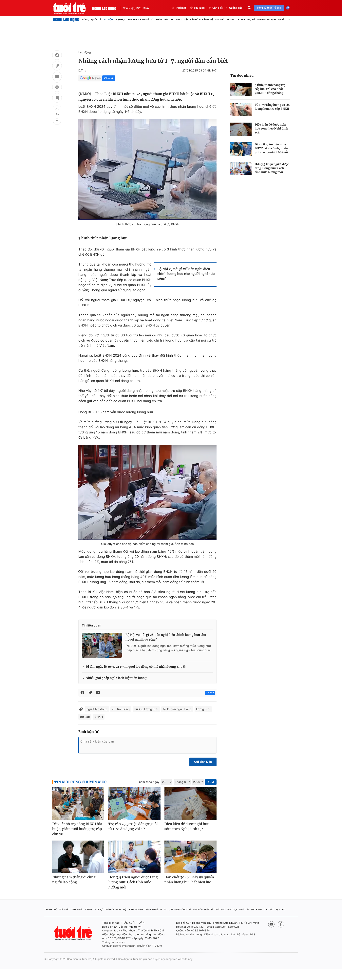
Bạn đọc (121, 19)
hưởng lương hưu (146, 709)
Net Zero (133, 19)
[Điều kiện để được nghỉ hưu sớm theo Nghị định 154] (241, 129)
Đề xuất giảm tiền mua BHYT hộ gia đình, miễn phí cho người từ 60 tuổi (271, 148)
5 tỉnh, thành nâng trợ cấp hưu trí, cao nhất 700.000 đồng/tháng (270, 89)
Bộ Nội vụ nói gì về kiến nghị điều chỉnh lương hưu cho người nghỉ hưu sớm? (186, 274)
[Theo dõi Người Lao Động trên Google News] (90, 78)
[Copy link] (57, 66)
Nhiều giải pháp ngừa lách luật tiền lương (116, 678)
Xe (161, 909)
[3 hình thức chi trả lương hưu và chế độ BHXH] (147, 169)
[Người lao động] (104, 8)
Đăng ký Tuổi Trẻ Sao (269, 7)
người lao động (96, 709)
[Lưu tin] (57, 98)
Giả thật (269, 909)
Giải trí (219, 19)
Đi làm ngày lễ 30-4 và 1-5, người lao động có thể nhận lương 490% (136, 667)
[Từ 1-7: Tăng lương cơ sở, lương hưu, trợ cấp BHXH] (241, 109)
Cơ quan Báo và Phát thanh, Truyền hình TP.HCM (132, 945)
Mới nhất (64, 909)
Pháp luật (182, 19)
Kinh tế (144, 19)
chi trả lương (121, 709)
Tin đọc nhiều (242, 75)
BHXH (99, 717)
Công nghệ (151, 909)
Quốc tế (96, 19)
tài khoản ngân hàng (177, 709)
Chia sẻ (108, 78)
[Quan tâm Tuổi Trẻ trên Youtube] (271, 924)
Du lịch (168, 909)
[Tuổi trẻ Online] (73, 933)
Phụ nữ (251, 19)
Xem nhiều (77, 909)
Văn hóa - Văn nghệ (201, 19)
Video (88, 909)
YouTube (199, 8)
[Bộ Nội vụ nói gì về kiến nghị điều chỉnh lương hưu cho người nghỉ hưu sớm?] (102, 645)
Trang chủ (50, 909)
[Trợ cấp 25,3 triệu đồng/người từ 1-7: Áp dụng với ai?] (134, 803)
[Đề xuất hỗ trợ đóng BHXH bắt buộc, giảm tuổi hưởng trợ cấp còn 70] (78, 803)
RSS (252, 934)
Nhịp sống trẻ (182, 909)
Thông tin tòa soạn (113, 942)
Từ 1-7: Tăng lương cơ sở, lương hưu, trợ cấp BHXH (272, 106)
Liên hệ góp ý (239, 934)
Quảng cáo (235, 8)
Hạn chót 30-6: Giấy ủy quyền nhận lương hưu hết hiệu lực (189, 879)
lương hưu (203, 709)
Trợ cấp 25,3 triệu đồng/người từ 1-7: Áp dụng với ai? (133, 826)
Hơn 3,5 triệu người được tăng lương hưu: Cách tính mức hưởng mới (272, 168)
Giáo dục (169, 19)
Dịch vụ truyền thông (189, 934)
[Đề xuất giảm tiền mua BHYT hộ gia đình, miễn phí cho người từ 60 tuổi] (241, 149)
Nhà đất (244, 909)
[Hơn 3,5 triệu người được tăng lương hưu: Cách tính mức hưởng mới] (241, 168)
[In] (57, 87)
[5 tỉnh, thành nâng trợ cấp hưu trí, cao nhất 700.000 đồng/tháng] (241, 89)
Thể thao (230, 19)
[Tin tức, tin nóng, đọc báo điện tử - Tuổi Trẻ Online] (72, 8)
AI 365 (241, 19)
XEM (211, 782)
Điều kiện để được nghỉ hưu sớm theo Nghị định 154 (271, 128)
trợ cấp (85, 717)
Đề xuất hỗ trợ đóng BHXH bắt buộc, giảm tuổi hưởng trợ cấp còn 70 (77, 829)
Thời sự (85, 19)
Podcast (181, 8)
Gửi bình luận (203, 762)
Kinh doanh (136, 909)
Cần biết (217, 8)
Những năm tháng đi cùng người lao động (73, 879)
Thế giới (109, 909)
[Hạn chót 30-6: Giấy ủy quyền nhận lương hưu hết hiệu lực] (190, 857)
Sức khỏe (156, 19)
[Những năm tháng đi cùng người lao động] (78, 857)
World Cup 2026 (266, 19)
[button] (57, 108)
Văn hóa (198, 909)
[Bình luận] (57, 77)
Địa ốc (282, 19)
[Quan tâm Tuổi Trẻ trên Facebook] (281, 924)
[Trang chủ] (65, 19)
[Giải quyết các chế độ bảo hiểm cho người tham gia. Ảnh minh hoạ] (147, 492)
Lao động (109, 19)
